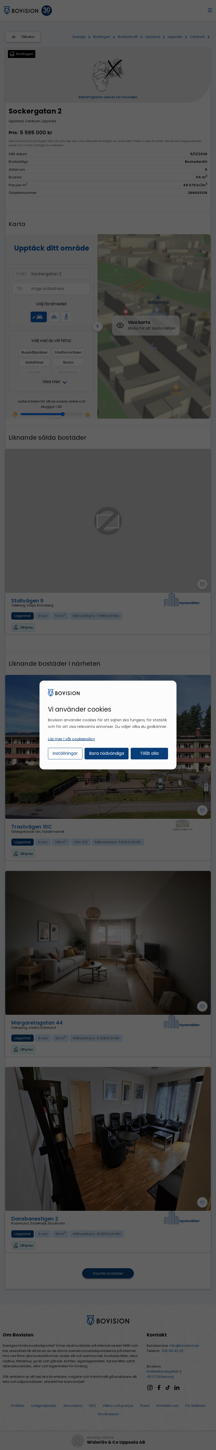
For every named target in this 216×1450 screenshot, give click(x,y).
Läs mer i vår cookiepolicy (71, 738)
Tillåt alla (149, 753)
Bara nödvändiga (106, 753)
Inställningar (65, 753)
